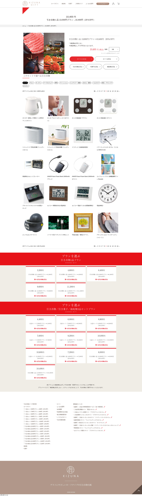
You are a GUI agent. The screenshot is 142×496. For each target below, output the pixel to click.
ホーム (24, 26)
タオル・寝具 (87, 82)
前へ (95, 91)
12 (113, 91)
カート (59, 404)
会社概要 (59, 409)
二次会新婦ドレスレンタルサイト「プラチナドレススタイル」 (90, 414)
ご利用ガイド (79, 3)
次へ (118, 91)
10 (108, 91)
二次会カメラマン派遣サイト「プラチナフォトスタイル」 (89, 412)
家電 (56, 82)
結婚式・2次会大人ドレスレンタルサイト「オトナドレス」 (89, 422)
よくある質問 (89, 3)
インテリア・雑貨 (75, 82)
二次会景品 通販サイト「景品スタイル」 (84, 409)
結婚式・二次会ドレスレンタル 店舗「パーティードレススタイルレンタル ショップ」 (96, 425)
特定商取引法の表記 (62, 412)
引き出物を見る (77, 66)
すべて (25, 82)
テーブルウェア (48, 82)
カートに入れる (81, 59)
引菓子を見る (94, 66)
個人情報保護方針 (61, 414)
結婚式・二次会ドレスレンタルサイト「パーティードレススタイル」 (92, 417)
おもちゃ (26, 86)
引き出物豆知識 (61, 420)
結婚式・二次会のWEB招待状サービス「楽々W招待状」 (89, 407)
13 (115, 91)
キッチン (38, 82)
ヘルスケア (96, 82)
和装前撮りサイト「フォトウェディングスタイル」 (87, 428)
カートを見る (107, 59)
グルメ (31, 82)
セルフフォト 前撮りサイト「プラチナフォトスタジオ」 (89, 430)
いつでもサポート (103, 3)
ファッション (64, 82)
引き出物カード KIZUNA (30, 404)
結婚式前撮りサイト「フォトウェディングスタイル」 (88, 420)
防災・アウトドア (107, 82)
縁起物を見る (111, 66)
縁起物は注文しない (81, 45)
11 (110, 91)
